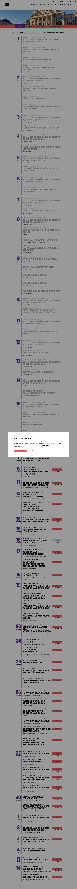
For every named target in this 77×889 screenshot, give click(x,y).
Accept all (20, 450)
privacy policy (45, 445)
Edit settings (33, 450)
